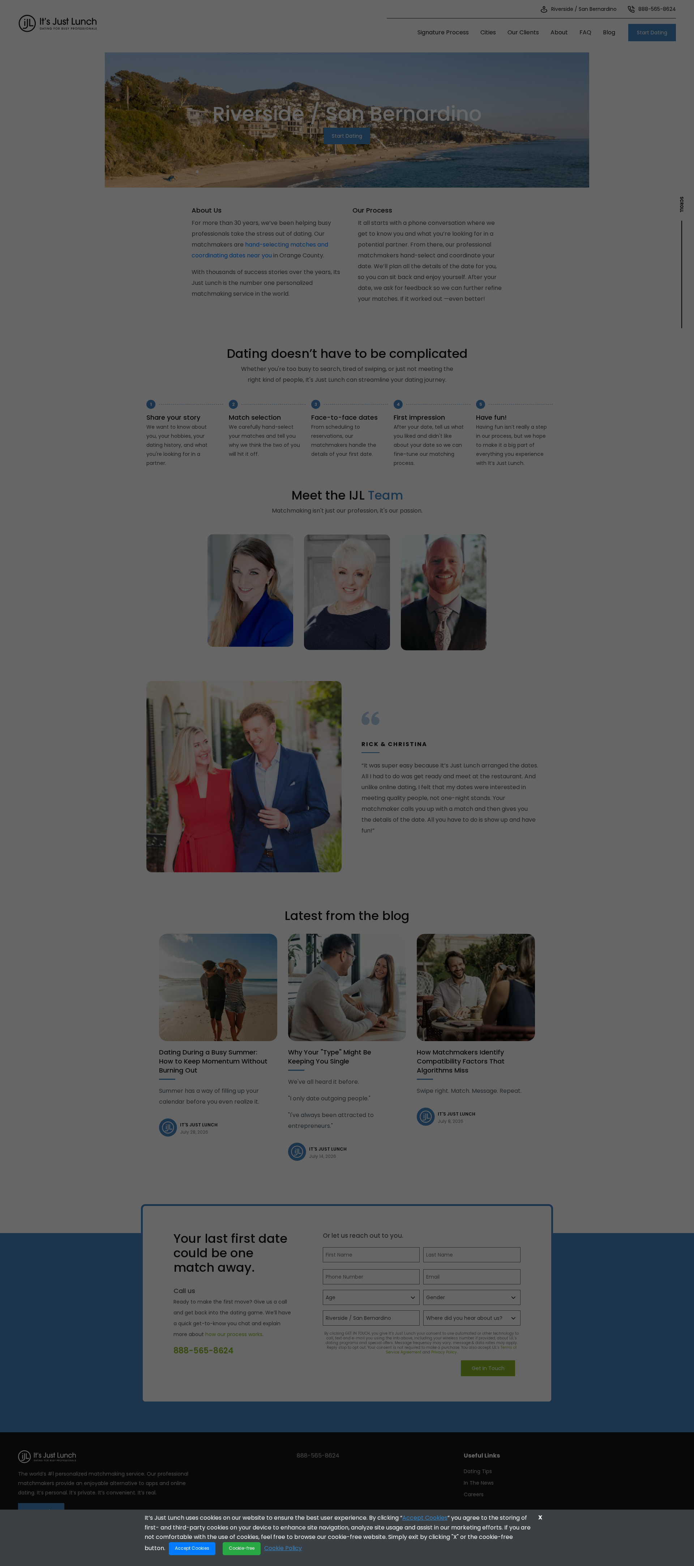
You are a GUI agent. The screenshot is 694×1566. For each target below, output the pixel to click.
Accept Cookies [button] (192, 1548)
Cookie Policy (283, 1548)
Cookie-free (241, 1548)
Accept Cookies (424, 1518)
